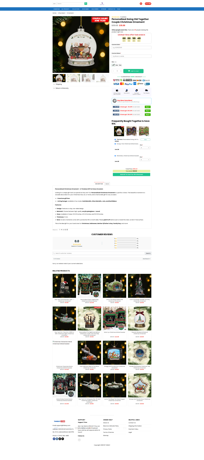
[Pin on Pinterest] (65, 229)
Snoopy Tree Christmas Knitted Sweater (128, 144)
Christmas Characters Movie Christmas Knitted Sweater (64, 367)
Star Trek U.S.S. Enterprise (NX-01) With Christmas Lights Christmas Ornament (89, 400)
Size (113, 62)
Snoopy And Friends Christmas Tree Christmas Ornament (139, 367)
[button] (141, 3)
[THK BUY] (102, 4)
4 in (145, 139)
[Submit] (85, 3)
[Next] (106, 44)
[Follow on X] (62, 438)
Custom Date (116, 44)
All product (65, 9)
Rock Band (85, 9)
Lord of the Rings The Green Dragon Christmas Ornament (114, 399)
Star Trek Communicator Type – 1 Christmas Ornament (64, 300)
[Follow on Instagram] (57, 438)
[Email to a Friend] (63, 229)
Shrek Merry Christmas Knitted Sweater (128, 156)
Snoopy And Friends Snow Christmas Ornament (139, 399)
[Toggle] (54, 84)
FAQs (118, 9)
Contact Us (111, 9)
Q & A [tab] (107, 184)
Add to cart (135, 71)
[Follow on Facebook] (54, 438)
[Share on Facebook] (59, 229)
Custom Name (116, 53)
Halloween (95, 9)
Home (54, 13)
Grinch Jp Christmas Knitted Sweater (114, 332)
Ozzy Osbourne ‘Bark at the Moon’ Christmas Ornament (89, 367)
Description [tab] (99, 184)
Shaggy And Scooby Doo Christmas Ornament (114, 367)
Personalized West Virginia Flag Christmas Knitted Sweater (89, 300)
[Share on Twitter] (61, 229)
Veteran (103, 9)
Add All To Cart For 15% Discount (131, 174)
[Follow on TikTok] (59, 438)
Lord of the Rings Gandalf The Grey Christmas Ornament (140, 300)
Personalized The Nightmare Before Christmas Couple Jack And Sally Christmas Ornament (89, 333)
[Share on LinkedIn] (67, 229)
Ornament (70, 13)
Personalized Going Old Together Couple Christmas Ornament (128, 139)
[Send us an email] (79, 440)
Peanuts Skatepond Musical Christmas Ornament (140, 332)
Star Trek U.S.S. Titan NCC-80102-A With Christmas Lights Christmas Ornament (64, 333)
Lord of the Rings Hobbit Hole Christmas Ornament (114, 300)
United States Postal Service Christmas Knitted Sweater (64, 399)
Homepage (57, 9)
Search (148, 253)
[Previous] (55, 44)
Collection (75, 9)
